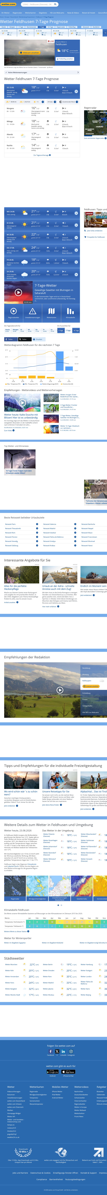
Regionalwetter (79, 1104)
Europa (7, 17)
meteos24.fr (11, 1128)
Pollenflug (72, 27)
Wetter (11, 1086)
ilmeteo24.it (11, 1131)
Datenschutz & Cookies (40, 1173)
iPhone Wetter (57, 1091)
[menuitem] (5, 13)
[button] (42, 91)
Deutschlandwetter (81, 1095)
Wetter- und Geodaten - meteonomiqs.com (15, 1121)
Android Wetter (57, 1098)
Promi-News (78, 1116)
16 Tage (50, 27)
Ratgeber (101, 1086)
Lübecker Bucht (13, 866)
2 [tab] (61, 905)
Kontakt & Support (89, 1173)
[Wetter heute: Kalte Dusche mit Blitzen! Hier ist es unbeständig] (22, 402)
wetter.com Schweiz (14, 1104)
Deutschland (14, 17)
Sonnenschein (35, 1101)
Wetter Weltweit (80, 1110)
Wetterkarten (37, 1086)
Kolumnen (11, 1095)
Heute (4, 27)
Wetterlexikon (79, 1113)
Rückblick (96, 27)
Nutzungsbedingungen (75, 1179)
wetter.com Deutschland (16, 1101)
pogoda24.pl (11, 1134)
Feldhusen (39, 17)
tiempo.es (10, 1125)
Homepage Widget (14, 1113)
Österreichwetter (80, 1101)
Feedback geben (74, 52)
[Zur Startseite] (8, 4)
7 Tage (42, 27)
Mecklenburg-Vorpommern (27, 17)
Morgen (12, 27)
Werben (10, 1110)
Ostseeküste (31, 864)
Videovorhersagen (13, 1091)
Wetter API (11, 1116)
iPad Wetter (56, 1095)
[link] (5, 13)
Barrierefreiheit (56, 1179)
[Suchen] (54, 4)
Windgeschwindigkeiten (38, 1095)
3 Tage (21, 27)
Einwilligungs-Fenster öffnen (65, 1173)
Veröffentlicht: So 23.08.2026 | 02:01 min (16, 427)
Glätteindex (101, 1095)
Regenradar (61, 27)
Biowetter (100, 1091)
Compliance (41, 1179)
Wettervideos (81, 1086)
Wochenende (31, 27)
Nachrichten (78, 1091)
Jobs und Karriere (20, 1173)
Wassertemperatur (36, 1104)
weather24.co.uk (13, 1137)
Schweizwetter (79, 1098)
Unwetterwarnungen (14, 1098)
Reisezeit (86, 27)
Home (2, 17)
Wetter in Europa (80, 1107)
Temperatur (34, 1098)
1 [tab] (58, 905)
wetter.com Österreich (15, 1107)
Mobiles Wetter (60, 1086)
